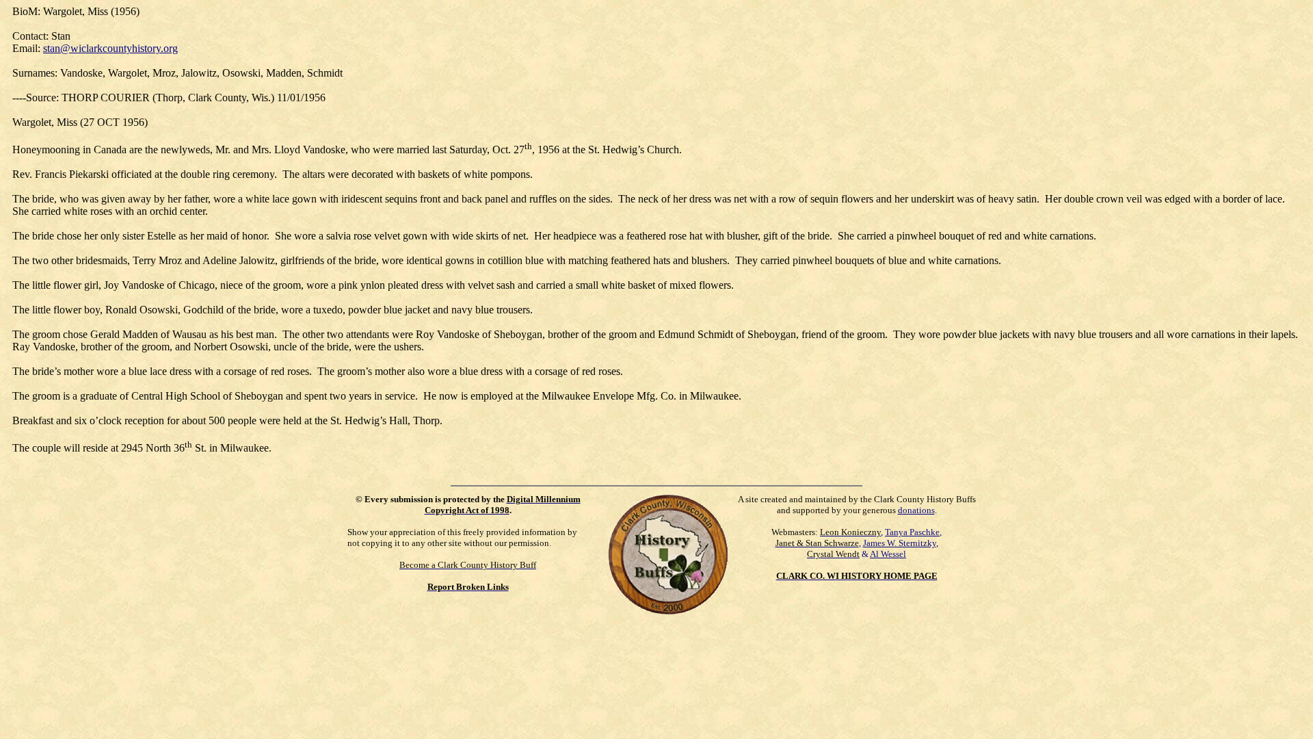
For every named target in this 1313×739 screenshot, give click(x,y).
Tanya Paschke (912, 532)
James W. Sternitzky (899, 543)
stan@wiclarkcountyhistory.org (110, 48)
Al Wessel (888, 554)
